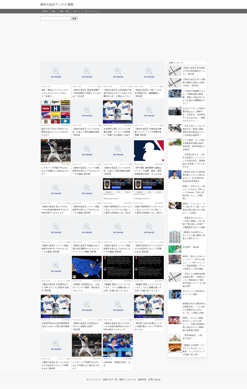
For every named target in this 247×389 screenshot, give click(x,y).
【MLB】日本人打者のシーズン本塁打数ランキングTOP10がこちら (148, 326)
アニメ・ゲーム (90, 11)
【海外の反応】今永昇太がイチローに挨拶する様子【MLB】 (86, 326)
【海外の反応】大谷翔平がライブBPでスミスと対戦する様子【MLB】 (55, 287)
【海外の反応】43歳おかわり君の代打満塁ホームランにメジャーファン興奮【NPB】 (86, 248)
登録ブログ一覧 (110, 379)
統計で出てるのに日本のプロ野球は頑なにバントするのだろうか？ (54, 131)
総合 (53, 11)
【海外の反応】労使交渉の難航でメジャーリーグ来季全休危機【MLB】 (148, 131)
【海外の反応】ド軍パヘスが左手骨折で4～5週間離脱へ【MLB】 (148, 93)
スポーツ (76, 11)
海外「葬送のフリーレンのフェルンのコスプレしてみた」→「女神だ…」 (54, 93)
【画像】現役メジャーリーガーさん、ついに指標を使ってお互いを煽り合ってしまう (117, 287)
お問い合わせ (154, 379)
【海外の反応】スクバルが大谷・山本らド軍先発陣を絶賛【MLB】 (86, 131)
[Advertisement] (123, 40)
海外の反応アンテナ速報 (56, 4)
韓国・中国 (64, 11)
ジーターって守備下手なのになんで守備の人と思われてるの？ (54, 170)
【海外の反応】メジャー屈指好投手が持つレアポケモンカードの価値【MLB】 (86, 170)
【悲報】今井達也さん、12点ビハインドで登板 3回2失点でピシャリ (86, 287)
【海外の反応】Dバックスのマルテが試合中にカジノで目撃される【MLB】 (149, 248)
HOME (45, 11)
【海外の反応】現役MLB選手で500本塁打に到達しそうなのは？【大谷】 (87, 93)
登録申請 (142, 379)
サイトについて (93, 379)
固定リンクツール (127, 379)
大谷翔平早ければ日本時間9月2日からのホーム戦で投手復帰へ (55, 326)
